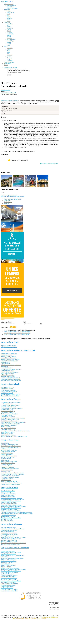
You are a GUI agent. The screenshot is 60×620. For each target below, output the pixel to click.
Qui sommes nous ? (8, 4)
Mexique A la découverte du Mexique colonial (12, 558)
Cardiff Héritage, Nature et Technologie (10, 379)
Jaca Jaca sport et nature (6, 404)
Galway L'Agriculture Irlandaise (9, 391)
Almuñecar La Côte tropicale (8, 416)
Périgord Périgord (5, 443)
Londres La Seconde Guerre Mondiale (10, 359)
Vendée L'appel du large (7, 453)
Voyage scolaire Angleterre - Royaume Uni (18, 350)
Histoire (9, 35)
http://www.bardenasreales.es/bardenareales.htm (12, 196)
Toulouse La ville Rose (6, 465)
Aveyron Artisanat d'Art (6, 464)
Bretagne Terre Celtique (6, 454)
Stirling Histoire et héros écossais (9, 347)
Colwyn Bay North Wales (7, 370)
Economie (9, 32)
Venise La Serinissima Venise (8, 491)
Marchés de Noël (11, 39)
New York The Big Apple (7, 573)
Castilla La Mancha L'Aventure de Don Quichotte (13, 422)
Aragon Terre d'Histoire (6, 415)
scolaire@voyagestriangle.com (51, 610)
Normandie (9, 60)
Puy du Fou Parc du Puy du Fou (9, 450)
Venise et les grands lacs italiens (8, 516)
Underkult (43, 618)
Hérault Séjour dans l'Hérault (8, 451)
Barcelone (9, 58)
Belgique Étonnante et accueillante (9, 583)
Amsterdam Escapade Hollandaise (9, 589)
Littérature (9, 38)
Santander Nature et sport (7, 409)
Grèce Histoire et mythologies (8, 585)
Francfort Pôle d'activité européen (9, 541)
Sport (8, 45)
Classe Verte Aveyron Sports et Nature (10, 475)
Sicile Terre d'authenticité (7, 520)
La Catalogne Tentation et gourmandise (10, 423)
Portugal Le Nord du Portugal (8, 559)
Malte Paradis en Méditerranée (8, 582)
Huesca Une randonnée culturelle (9, 421)
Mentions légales (46, 617)
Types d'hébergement (12, 70)
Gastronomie (10, 33)
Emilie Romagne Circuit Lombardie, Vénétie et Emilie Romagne (16, 513)
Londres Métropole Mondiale (8, 376)
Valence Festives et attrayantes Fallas (10, 419)
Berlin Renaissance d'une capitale (9, 530)
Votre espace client (5, 323)
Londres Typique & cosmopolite (9, 353)
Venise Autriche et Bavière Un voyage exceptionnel (13, 506)
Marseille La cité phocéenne (7, 457)
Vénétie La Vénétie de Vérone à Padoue (11, 510)
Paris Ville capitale (5, 448)
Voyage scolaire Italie (9, 488)
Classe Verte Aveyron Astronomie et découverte (12, 474)
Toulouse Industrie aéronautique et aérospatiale (12, 473)
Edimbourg (9, 55)
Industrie (9, 36)
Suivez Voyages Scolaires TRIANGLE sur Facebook (17, 333)
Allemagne (9, 18)
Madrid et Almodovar (6, 426)
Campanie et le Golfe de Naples (8, 502)
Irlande (8, 14)
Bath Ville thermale (5, 363)
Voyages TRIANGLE (12, 8)
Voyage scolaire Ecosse (10, 342)
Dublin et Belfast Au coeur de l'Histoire (10, 394)
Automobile (10, 28)
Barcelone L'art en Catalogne (8, 411)
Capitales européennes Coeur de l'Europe (11, 580)
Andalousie (9, 48)
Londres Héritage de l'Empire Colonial (10, 377)
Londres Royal (4, 366)
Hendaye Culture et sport (7, 470)
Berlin (8, 52)
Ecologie (9, 31)
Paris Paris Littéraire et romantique (9, 444)
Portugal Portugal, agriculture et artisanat (11, 552)
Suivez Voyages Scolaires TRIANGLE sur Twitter (16, 334)
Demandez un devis (5, 90)
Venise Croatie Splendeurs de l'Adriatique (11, 508)
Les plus (3, 111)
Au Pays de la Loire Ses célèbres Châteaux (11, 482)
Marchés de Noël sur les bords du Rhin (10, 544)
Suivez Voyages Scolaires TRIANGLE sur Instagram (17, 331)
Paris (8, 53)
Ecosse (8, 19)
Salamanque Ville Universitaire (8, 435)
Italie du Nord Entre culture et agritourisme (11, 498)
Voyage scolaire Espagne (10, 399)
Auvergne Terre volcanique (7, 467)
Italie (8, 15)
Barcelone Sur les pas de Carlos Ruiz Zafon (11, 408)
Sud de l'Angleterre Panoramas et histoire (11, 380)
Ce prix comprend (6, 110)
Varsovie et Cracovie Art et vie (8, 576)
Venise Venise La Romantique (8, 493)
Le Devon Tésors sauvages (7, 375)
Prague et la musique (6, 566)
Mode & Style (10, 41)
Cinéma (9, 29)
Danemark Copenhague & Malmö (9, 575)
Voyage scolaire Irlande (10, 384)
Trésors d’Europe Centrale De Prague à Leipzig (12, 528)
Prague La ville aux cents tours (8, 554)
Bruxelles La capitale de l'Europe (9, 578)
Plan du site (27, 618)
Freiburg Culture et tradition (7, 531)
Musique (9, 42)
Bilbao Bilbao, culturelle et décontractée (10, 402)
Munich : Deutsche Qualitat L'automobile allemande (13, 543)
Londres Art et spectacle (6, 367)
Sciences (9, 43)
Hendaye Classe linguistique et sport (10, 468)
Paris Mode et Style (5, 471)
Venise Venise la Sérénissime (8, 496)
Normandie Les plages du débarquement (11, 446)
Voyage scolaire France (10, 440)
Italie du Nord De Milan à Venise (9, 509)
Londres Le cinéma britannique (8, 356)
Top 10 (5, 46)
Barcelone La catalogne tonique (8, 406)
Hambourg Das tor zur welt (7, 536)
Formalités (4, 106)
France (8, 11)
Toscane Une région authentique (9, 503)
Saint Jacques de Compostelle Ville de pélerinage (13, 418)
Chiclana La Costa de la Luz (8, 429)
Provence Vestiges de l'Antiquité (9, 461)
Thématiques (7, 22)
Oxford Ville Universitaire (7, 373)
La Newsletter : (5, 322)
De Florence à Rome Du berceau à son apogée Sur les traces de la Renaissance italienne (12, 500)
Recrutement (54, 617)
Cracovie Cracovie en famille (8, 551)
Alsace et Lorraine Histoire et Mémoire (10, 484)
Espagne (9, 16)
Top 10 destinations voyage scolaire (12, 199)
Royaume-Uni (10, 12)
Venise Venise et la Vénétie (7, 495)
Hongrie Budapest (5, 563)
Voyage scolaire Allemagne (11, 524)
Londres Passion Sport (6, 355)
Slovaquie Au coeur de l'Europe (8, 562)
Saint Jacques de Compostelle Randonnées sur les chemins (15, 430)
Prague (8, 56)
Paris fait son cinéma (6, 480)
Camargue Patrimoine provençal (8, 456)
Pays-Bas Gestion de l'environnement (10, 568)
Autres (8, 21)
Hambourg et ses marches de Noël (9, 534)
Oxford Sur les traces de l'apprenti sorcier (11, 365)
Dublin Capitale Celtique (7, 388)
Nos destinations (8, 202)
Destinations (7, 9)
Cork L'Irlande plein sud (7, 393)
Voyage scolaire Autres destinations (15, 548)
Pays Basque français (6, 458)
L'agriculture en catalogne (7, 412)
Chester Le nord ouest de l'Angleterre (10, 372)
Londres (9, 49)
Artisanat (9, 26)
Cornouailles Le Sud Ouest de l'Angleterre (11, 369)
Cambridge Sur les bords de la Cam (9, 360)
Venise (8, 59)
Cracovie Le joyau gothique (7, 586)
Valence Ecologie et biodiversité (8, 425)
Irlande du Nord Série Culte (7, 387)
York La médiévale (5, 362)
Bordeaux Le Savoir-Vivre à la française (10, 447)
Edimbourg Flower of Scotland (8, 345)
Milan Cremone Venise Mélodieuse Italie (11, 517)
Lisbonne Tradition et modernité (8, 561)
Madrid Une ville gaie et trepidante (9, 413)
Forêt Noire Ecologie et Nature (8, 527)
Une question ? (14, 100)
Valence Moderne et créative (8, 432)
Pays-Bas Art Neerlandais (7, 588)
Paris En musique (5, 460)
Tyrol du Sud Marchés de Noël (8, 515)
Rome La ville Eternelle (6, 492)
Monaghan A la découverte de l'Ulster (10, 395)
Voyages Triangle (35, 618)
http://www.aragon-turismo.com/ (9, 195)
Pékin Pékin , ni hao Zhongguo (8, 579)
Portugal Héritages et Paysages (8, 565)
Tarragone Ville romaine (7, 433)
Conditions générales (18, 618)
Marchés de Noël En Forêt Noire (9, 540)
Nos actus (6, 203)
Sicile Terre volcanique (6, 519)
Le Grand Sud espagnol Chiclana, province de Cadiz (14, 436)
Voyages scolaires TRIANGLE (11, 6)
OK (24, 322)
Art (8, 25)
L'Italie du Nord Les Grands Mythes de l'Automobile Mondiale (16, 512)
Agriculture (9, 23)
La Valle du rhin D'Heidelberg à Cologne (11, 538)
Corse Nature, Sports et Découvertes (10, 477)
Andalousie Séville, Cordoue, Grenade (10, 405)
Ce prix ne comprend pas (9, 108)
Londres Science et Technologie (8, 358)
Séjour (3, 113)
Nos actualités (7, 63)
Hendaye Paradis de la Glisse (8, 463)
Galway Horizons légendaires (8, 390)
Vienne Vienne (4, 556)
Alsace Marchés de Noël (7, 478)
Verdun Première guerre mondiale (9, 481)
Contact (6, 65)
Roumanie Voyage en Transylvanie (9, 572)
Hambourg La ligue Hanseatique (9, 533)
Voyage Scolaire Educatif (7, 1)
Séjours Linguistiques (9, 62)
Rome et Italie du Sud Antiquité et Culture (11, 505)
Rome (8, 50)
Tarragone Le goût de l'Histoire (8, 428)
